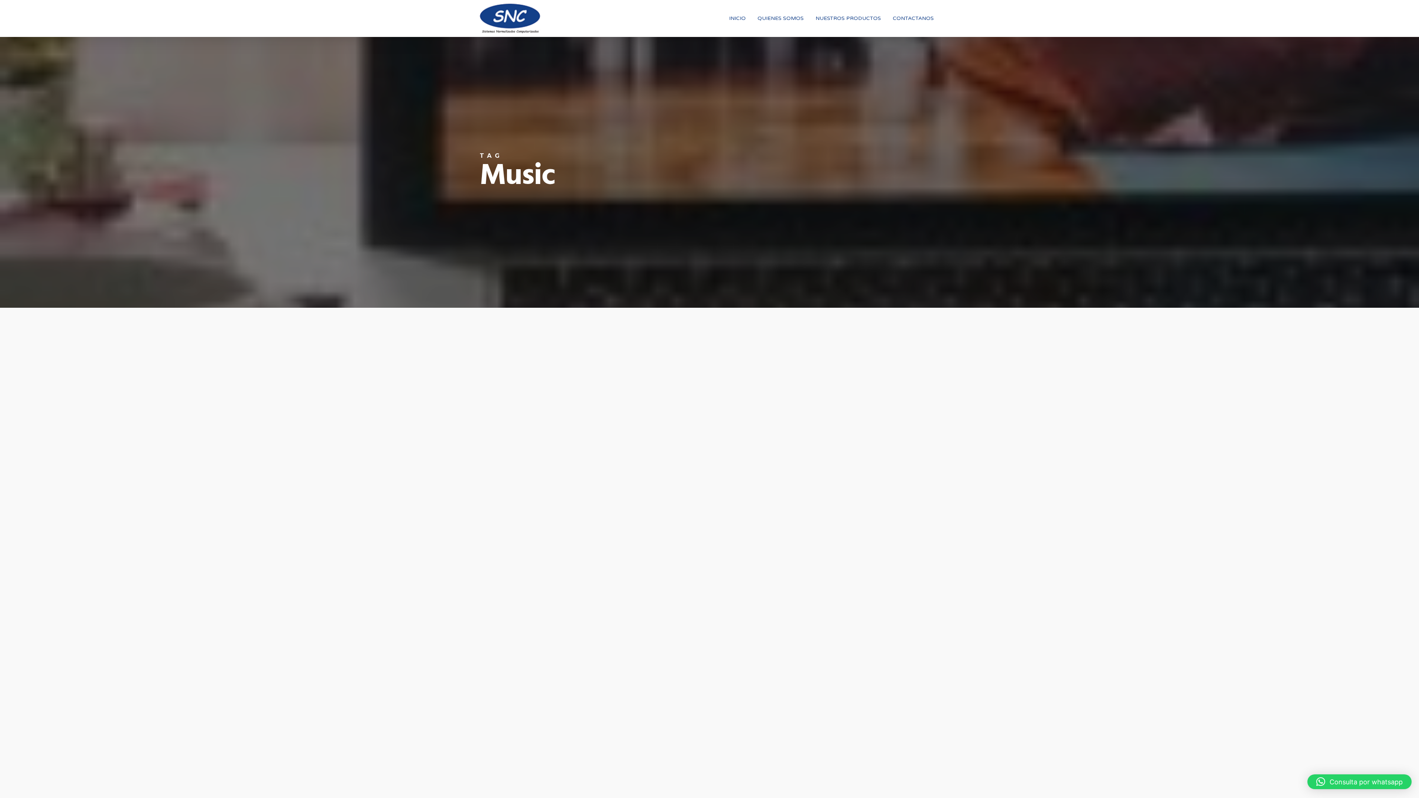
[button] (1359, 781)
